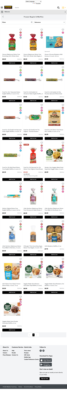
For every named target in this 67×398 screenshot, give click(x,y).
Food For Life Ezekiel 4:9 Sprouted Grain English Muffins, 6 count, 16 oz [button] (11, 131)
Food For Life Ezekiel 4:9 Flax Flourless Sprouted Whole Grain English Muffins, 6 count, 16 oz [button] (53, 93)
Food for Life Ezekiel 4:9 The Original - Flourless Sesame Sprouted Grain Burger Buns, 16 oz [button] (33, 131)
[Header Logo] (8, 8)
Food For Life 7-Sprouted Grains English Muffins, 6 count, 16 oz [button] (11, 93)
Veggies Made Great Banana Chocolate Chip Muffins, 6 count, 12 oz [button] (33, 285)
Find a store (27, 350)
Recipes (26, 353)
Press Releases (7, 355)
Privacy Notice (38, 386)
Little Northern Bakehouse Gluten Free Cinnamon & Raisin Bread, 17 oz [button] (33, 209)
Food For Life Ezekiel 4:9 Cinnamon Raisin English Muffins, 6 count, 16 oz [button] (33, 93)
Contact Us (15, 355)
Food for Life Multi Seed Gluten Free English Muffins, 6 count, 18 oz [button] (11, 168)
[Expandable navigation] (2, 7)
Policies (20, 386)
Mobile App (27, 357)
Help (13, 350)
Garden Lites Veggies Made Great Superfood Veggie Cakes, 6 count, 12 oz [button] (54, 168)
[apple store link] (46, 361)
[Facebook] (41, 351)
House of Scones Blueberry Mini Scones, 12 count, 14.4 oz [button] (53, 55)
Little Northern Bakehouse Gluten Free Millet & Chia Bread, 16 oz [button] (54, 209)
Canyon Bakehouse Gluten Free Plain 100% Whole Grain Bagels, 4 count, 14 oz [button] (33, 55)
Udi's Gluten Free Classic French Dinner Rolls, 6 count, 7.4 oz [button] (11, 284)
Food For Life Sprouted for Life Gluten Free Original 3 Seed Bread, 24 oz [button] (33, 168)
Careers (5, 353)
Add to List (12, 63)
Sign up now (44, 378)
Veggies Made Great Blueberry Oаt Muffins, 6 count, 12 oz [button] (54, 284)
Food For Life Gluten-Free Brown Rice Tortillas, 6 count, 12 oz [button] (54, 130)
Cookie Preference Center (31, 359)
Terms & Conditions (28, 386)
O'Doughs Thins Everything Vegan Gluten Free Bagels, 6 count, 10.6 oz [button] (33, 247)
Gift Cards (27, 355)
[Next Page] (37, 334)
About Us (5, 350)
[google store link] (46, 366)
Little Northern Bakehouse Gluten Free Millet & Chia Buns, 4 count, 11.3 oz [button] (11, 247)
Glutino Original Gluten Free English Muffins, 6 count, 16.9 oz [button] (11, 209)
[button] (58, 8)
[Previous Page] (30, 334)
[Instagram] (43, 351)
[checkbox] (20, 30)
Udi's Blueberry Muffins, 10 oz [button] (53, 246)
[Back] (3, 17)
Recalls (14, 353)
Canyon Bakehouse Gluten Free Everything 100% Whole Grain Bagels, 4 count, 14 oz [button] (11, 55)
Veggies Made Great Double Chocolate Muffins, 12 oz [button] (10, 322)
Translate (38, 3)
